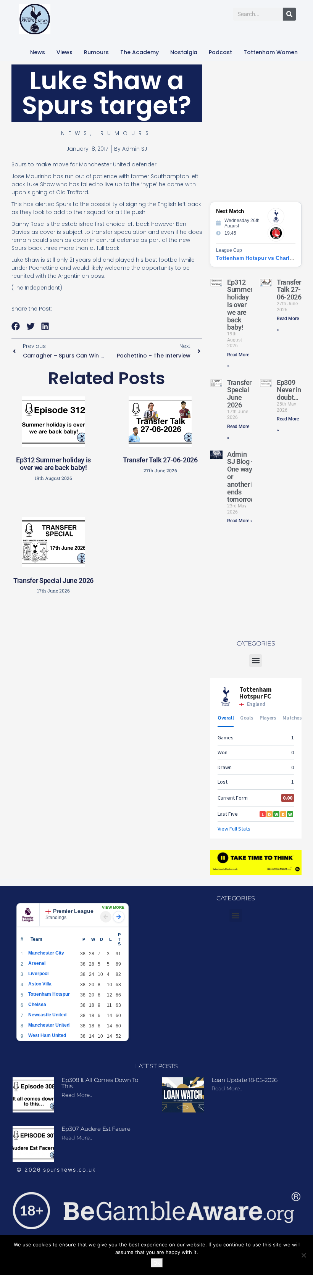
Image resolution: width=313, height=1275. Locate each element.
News (37, 52)
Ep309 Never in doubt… (289, 390)
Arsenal (36, 963)
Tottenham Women (271, 52)
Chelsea (37, 1004)
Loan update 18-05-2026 (244, 1079)
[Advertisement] (135, 654)
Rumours (96, 52)
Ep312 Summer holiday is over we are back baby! (53, 464)
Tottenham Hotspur (49, 994)
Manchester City (46, 953)
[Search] (289, 14)
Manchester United (48, 1025)
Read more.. (76, 1094)
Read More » (240, 520)
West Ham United (47, 1035)
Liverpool (38, 973)
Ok (156, 1263)
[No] (303, 1255)
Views (64, 52)
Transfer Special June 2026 (53, 580)
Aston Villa (40, 984)
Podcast (220, 52)
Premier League (73, 911)
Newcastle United (47, 1014)
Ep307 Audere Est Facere (95, 1128)
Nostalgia (183, 52)
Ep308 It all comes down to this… (99, 1083)
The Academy (139, 52)
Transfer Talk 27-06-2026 (160, 460)
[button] (15, 326)
